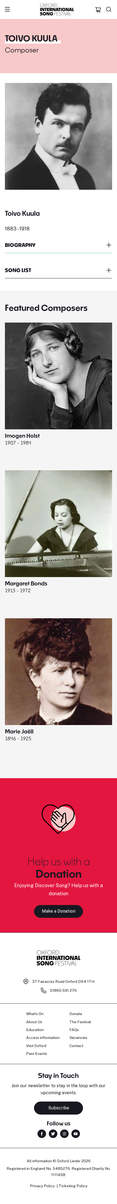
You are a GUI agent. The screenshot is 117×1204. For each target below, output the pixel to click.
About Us (34, 1022)
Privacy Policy (42, 1186)
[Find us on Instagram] (64, 1133)
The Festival (80, 1022)
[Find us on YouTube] (75, 1133)
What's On (35, 1014)
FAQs (74, 1030)
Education (35, 1030)
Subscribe (58, 1107)
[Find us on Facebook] (41, 1133)
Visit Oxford (36, 1046)
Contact (76, 1046)
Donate (75, 1014)
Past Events (36, 1053)
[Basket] (98, 9)
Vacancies (78, 1037)
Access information (43, 1037)
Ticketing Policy (73, 1186)
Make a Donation (58, 911)
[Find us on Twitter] (53, 1133)
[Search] (109, 9)
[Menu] (7, 9)
